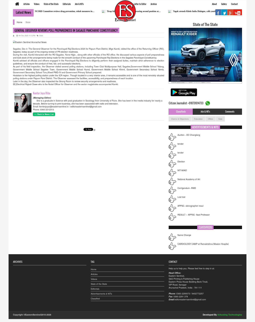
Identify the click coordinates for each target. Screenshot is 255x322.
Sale (220, 118)
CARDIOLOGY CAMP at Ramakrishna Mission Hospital (203, 238)
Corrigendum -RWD (187, 185)
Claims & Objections (180, 118)
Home (19, 22)
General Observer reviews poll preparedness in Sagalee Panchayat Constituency (66, 30)
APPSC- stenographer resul (190, 202)
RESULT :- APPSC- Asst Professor (194, 211)
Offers (210, 118)
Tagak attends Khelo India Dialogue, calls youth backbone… (189, 11)
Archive (154, 3)
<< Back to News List (44, 114)
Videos (36, 3)
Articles (26, 3)
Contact (234, 3)
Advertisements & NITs (101, 288)
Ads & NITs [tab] (205, 111)
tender (181, 140)
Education (198, 118)
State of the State (51, 3)
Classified (95, 293)
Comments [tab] (229, 111)
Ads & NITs (79, 3)
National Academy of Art (189, 176)
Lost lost (181, 194)
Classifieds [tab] (181, 111)
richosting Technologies (229, 309)
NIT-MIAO (182, 167)
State (41, 35)
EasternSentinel (33, 309)
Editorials (67, 3)
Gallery (224, 3)
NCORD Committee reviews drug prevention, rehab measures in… (54, 11)
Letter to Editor (140, 3)
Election (181, 158)
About (214, 3)
